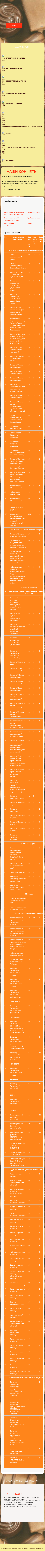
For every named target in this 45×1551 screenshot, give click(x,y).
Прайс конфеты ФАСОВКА (14, 212)
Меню (14, 25)
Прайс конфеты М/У (11, 218)
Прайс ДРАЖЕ (9, 223)
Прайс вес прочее (16, 214)
